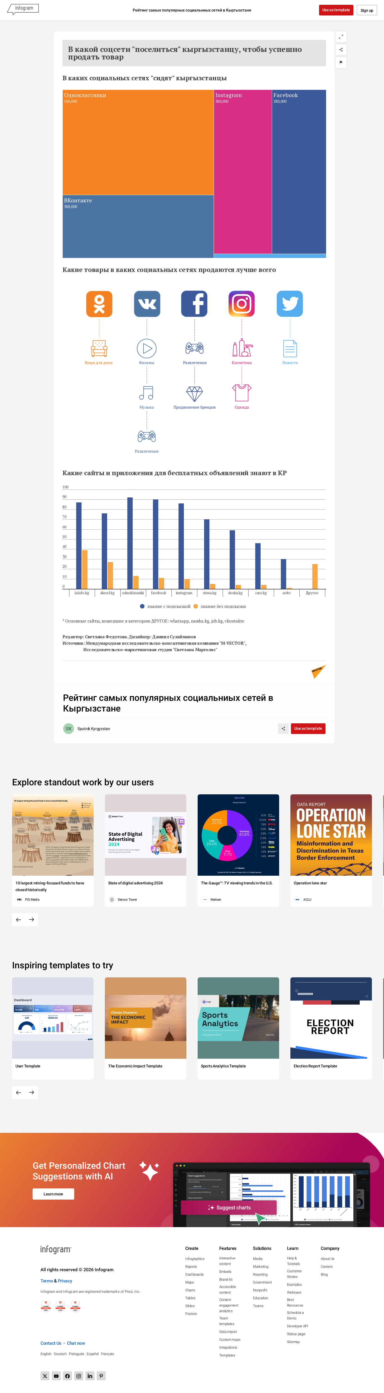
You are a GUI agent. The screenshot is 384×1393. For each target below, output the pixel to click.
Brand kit (225, 1279)
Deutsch (60, 1354)
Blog (324, 1274)
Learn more (53, 1194)
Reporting (260, 1274)
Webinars (294, 1292)
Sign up (367, 10)
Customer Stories (294, 1274)
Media (258, 1259)
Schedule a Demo (295, 1315)
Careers (327, 1266)
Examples (294, 1284)
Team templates (226, 1321)
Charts (190, 1290)
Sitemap (293, 1342)
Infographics (194, 1259)
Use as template (336, 10)
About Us (328, 1259)
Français (107, 1354)
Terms (46, 1281)
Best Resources (295, 1302)
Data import (228, 1332)
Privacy (65, 1281)
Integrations (228, 1347)
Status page (296, 1334)
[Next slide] (31, 919)
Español (93, 1354)
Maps (189, 1282)
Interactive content (227, 1261)
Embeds (225, 1272)
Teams (258, 1306)
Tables (190, 1298)
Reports (191, 1266)
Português (76, 1354)
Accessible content (227, 1289)
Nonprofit (260, 1290)
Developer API (297, 1326)
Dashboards (194, 1274)
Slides (190, 1306)
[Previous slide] (18, 919)
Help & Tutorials (293, 1261)
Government (262, 1282)
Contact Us (50, 1343)
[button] (166, 606)
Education (260, 1298)
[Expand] (341, 36)
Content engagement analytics (228, 1305)
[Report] (341, 62)
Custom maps (230, 1339)
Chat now (76, 1343)
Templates (227, 1355)
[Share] (341, 49)
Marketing (260, 1266)
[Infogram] (23, 10)
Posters (191, 1314)
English (45, 1354)
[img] (138, 142)
